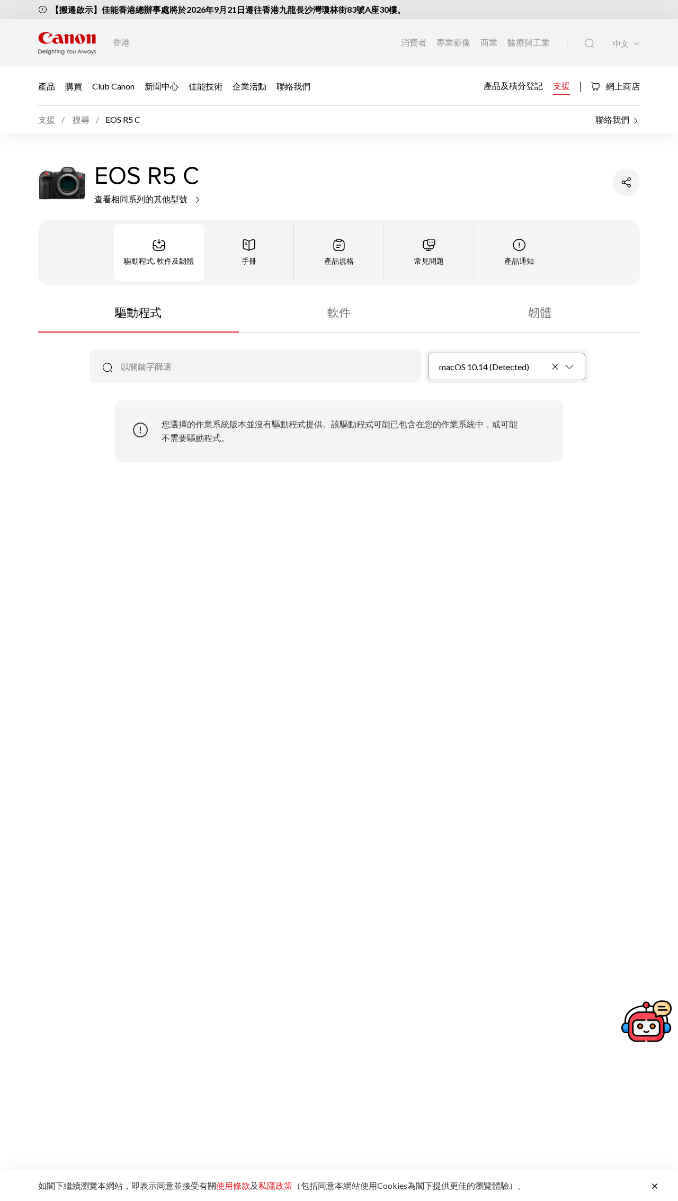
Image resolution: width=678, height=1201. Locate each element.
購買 (73, 86)
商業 (489, 42)
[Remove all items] (555, 366)
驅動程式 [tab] (138, 312)
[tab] (159, 252)
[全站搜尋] (589, 43)
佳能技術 (205, 86)
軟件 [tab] (339, 312)
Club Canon (113, 86)
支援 (561, 85)
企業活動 (249, 86)
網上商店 (622, 86)
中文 (621, 44)
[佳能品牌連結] (67, 43)
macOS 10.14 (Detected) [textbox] (484, 367)
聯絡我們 (293, 86)
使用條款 (233, 1185)
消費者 (414, 42)
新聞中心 (162, 86)
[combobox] (506, 366)
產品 (46, 86)
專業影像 (454, 42)
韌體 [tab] (539, 312)
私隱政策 (275, 1185)
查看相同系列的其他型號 (141, 199)
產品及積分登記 (513, 85)
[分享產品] (626, 182)
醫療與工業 (528, 42)
